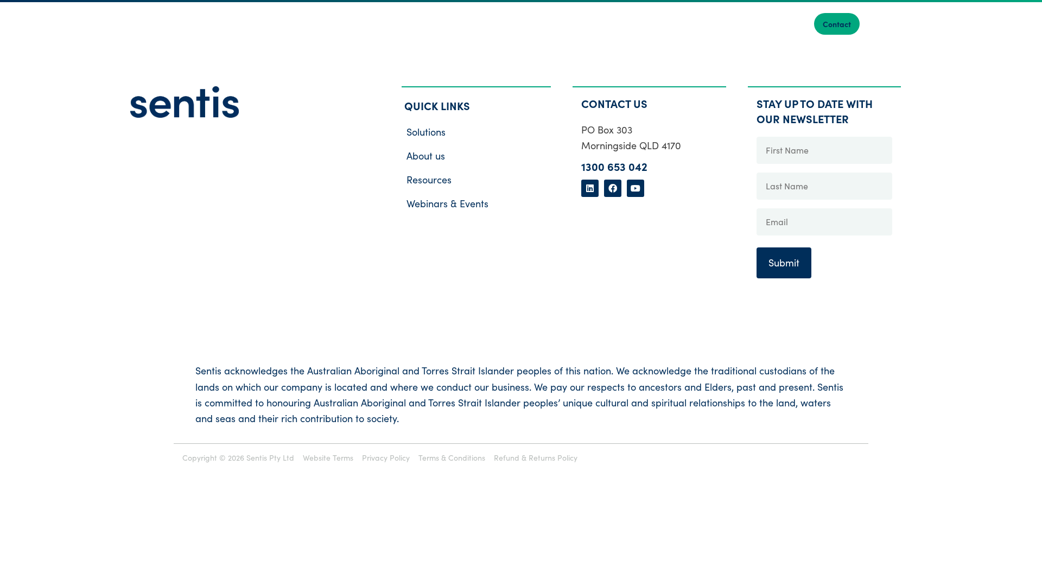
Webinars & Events (447, 203)
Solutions (426, 131)
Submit (783, 262)
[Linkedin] (590, 188)
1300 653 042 (614, 166)
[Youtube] (635, 188)
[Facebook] (612, 188)
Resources (429, 179)
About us (425, 155)
